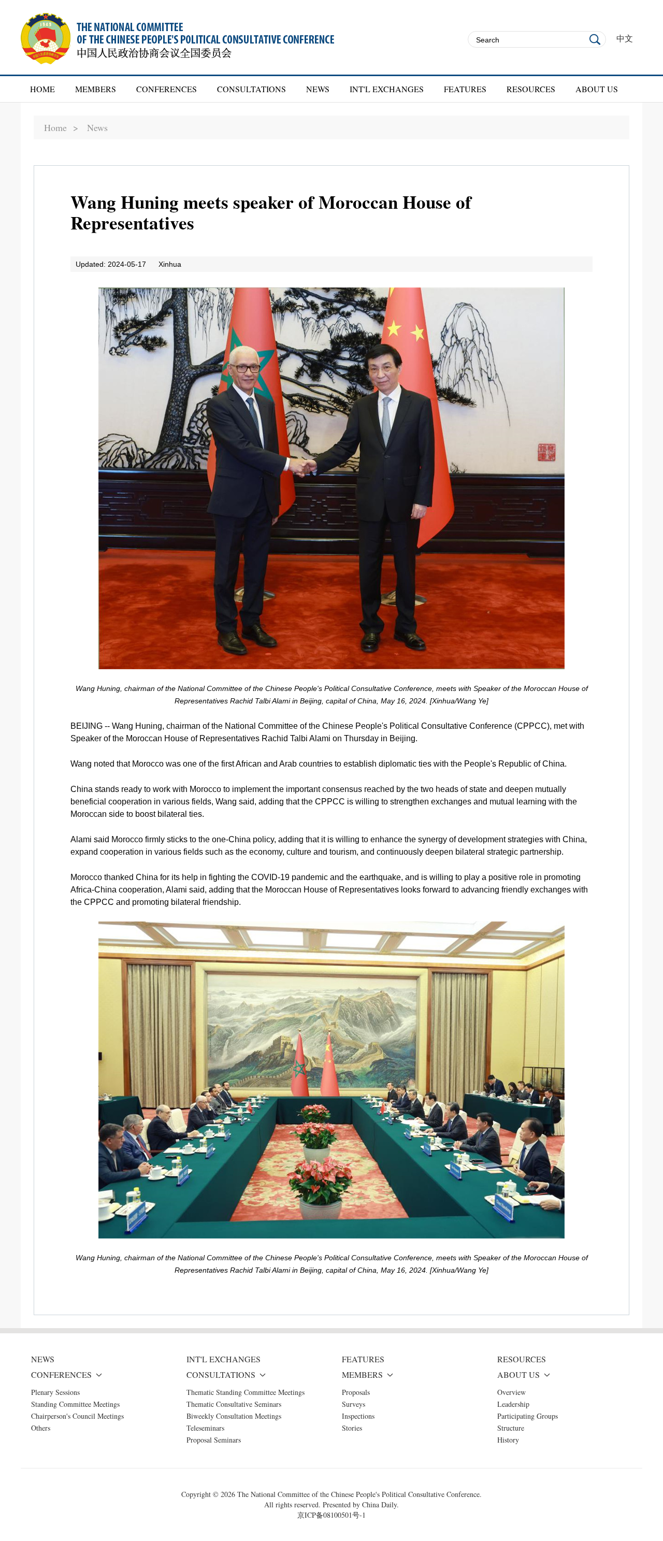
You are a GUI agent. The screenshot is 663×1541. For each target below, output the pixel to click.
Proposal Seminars (213, 1440)
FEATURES (465, 88)
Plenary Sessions (55, 1392)
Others (40, 1428)
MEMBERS (95, 88)
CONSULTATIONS (251, 88)
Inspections (358, 1416)
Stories (352, 1428)
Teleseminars (205, 1428)
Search (595, 39)
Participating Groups (527, 1416)
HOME (42, 88)
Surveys (353, 1404)
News (97, 127)
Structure (510, 1428)
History (508, 1440)
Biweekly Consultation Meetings (233, 1416)
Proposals (356, 1392)
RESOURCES (531, 88)
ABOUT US (596, 88)
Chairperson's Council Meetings (77, 1416)
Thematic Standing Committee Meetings (245, 1392)
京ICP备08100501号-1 (331, 1515)
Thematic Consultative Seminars (233, 1404)
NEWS (317, 88)
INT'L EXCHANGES (387, 88)
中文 (624, 38)
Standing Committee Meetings (75, 1404)
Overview (511, 1392)
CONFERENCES (166, 88)
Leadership (513, 1404)
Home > (61, 127)
